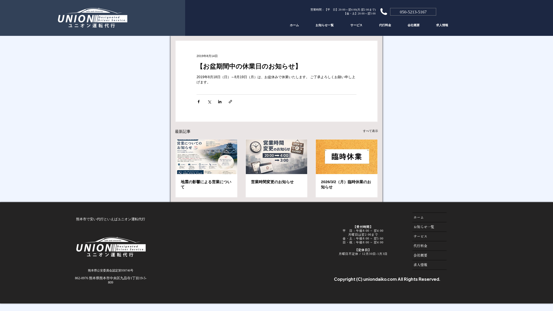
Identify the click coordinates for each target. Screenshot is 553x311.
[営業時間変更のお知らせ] (276, 157)
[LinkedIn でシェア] (220, 102)
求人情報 (420, 265)
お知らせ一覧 (423, 226)
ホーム (418, 217)
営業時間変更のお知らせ (272, 182)
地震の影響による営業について (206, 184)
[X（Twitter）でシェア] (209, 102)
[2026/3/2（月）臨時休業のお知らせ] (346, 157)
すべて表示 (370, 131)
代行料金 (420, 246)
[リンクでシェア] (230, 102)
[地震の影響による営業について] (206, 157)
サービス (420, 236)
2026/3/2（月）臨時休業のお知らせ (346, 184)
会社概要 (420, 255)
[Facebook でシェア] (199, 102)
